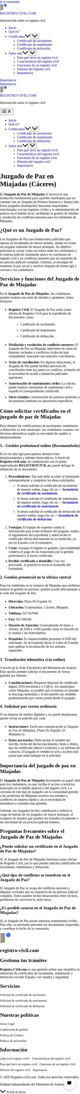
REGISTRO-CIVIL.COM (18, 13)
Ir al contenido (9, 2)
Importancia (8, 84)
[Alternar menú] (34, 36)
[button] (27, 36)
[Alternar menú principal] (7, 111)
